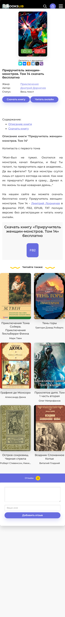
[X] (37, 63)
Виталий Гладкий (49, 463)
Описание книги (20, 124)
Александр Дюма (15, 397)
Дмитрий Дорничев (33, 88)
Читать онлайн (44, 99)
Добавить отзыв (32, 515)
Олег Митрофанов (49, 400)
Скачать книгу (16, 99)
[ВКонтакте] (24, 63)
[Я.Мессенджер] (20, 63)
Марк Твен (15, 338)
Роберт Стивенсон (11, 463)
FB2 (33, 250)
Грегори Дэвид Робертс (49, 327)
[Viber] (41, 63)
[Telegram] (33, 63)
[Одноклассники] (29, 63)
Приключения (29, 84)
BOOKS (15, 6)
